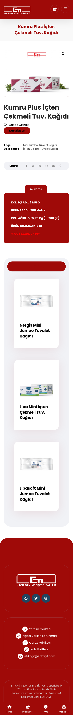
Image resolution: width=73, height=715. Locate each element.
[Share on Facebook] (26, 165)
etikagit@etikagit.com (39, 656)
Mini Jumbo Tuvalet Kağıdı (40, 145)
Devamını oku (38, 351)
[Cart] (54, 9)
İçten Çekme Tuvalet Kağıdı (40, 149)
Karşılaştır (17, 131)
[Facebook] (26, 598)
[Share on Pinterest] (39, 165)
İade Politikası (39, 649)
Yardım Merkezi (39, 629)
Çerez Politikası (39, 643)
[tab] (36, 189)
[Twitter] (36, 598)
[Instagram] (45, 598)
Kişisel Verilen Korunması (40, 636)
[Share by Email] (53, 165)
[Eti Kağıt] (17, 10)
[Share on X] (33, 165)
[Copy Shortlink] (60, 165)
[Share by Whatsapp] (46, 165)
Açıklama (35, 189)
